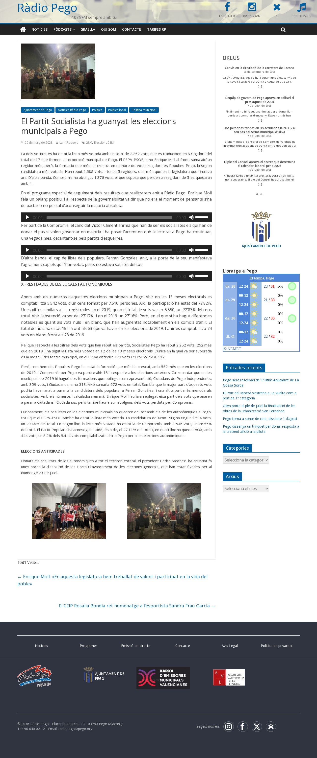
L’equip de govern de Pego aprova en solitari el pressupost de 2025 (259, 100)
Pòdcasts (62, 29)
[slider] (202, 216)
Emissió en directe (135, 645)
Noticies (41, 645)
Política (97, 110)
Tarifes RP (156, 29)
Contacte (131, 29)
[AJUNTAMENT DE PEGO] (88, 671)
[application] (116, 217)
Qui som (108, 29)
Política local (117, 110)
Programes (89, 645)
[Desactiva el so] (191, 217)
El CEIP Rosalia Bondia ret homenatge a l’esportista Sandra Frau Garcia (137, 606)
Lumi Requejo (69, 142)
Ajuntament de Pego (38, 110)
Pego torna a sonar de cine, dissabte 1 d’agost (260, 418)
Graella (87, 29)
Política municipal (144, 110)
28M (89, 142)
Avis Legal (230, 645)
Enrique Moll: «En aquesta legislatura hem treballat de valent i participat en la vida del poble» (112, 580)
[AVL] (229, 671)
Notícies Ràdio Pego (72, 110)
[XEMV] (163, 671)
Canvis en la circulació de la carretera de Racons (259, 68)
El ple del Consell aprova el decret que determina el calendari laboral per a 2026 (259, 164)
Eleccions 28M (104, 142)
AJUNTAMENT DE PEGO (261, 246)
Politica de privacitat (277, 645)
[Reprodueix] (27, 217)
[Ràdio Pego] (22, 29)
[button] (257, 194)
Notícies (39, 29)
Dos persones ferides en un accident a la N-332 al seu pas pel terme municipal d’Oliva (259, 130)
